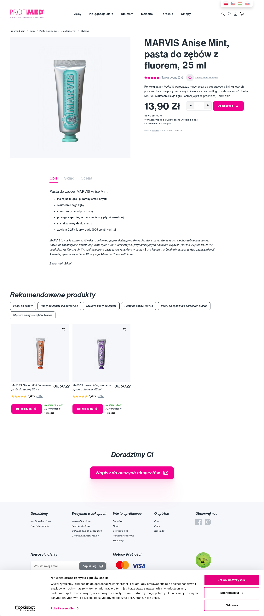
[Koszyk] (242, 14)
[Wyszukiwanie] (223, 14)
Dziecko (147, 13)
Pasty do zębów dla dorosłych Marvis (184, 306)
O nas (157, 521)
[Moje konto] (235, 14)
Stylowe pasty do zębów (101, 306)
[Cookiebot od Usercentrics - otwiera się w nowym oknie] (25, 608)
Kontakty (159, 531)
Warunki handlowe (81, 521)
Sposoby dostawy (81, 526)
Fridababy (118, 540)
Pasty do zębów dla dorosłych (59, 306)
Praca (157, 526)
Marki (116, 526)
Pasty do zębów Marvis (138, 306)
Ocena (86, 178)
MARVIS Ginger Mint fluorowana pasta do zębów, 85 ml (31, 387)
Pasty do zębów (48, 31)
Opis (53, 178)
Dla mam (127, 13)
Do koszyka (225, 105)
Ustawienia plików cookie (85, 535)
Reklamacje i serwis (123, 535)
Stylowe (85, 31)
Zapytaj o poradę (40, 526)
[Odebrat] (190, 105)
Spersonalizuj (229, 592)
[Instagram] (208, 522)
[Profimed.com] (27, 13)
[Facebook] (198, 522)
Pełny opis (223, 96)
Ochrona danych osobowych (87, 531)
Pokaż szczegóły (62, 608)
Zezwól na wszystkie (232, 580)
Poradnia (167, 13)
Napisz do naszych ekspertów (128, 472)
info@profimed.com (41, 521)
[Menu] (250, 14)
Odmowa (232, 605)
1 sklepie (166, 123)
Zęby (77, 13)
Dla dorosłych (68, 31)
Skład (69, 178)
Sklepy (186, 13)
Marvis (155, 130)
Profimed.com (17, 31)
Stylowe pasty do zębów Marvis (32, 315)
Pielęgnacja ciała (101, 13)
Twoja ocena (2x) (172, 77)
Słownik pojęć (120, 531)
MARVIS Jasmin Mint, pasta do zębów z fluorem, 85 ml (91, 387)
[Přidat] (207, 105)
